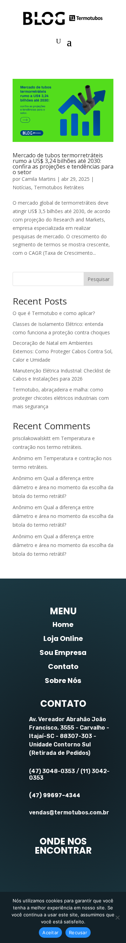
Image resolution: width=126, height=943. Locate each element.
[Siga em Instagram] (61, 872)
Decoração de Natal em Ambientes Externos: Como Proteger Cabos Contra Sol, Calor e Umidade (63, 351)
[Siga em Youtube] (89, 872)
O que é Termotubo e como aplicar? (54, 313)
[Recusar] (117, 917)
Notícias (22, 187)
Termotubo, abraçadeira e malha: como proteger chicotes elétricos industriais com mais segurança (61, 398)
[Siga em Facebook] (34, 872)
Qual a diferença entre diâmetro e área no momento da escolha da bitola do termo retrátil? (63, 487)
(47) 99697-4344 (54, 795)
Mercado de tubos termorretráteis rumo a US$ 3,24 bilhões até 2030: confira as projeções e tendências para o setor (63, 163)
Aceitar (50, 932)
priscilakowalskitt (32, 438)
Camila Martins (39, 179)
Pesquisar (99, 279)
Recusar (78, 932)
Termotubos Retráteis (59, 187)
